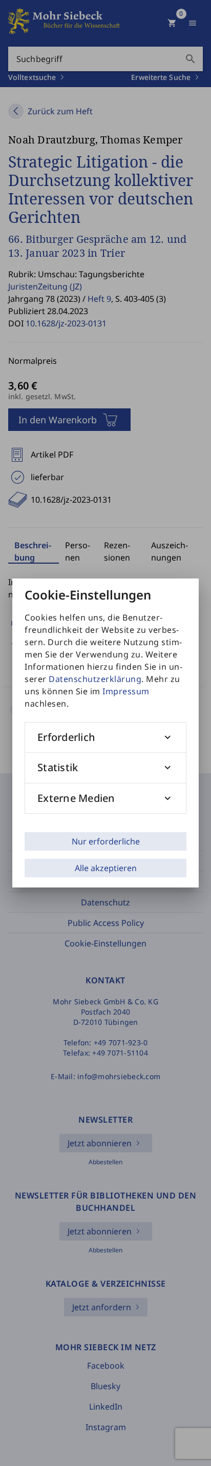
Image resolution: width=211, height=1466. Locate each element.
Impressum (126, 691)
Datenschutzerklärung (95, 679)
